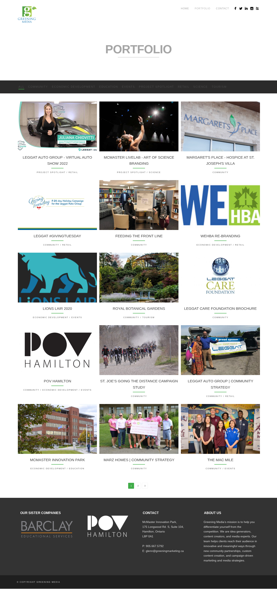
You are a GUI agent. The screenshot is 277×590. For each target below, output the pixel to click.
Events (128, 86)
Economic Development (73, 86)
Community (38, 86)
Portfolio (202, 8)
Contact (222, 8)
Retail (183, 86)
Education (108, 86)
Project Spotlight (156, 86)
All (21, 86)
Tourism (219, 86)
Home (185, 8)
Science (200, 86)
